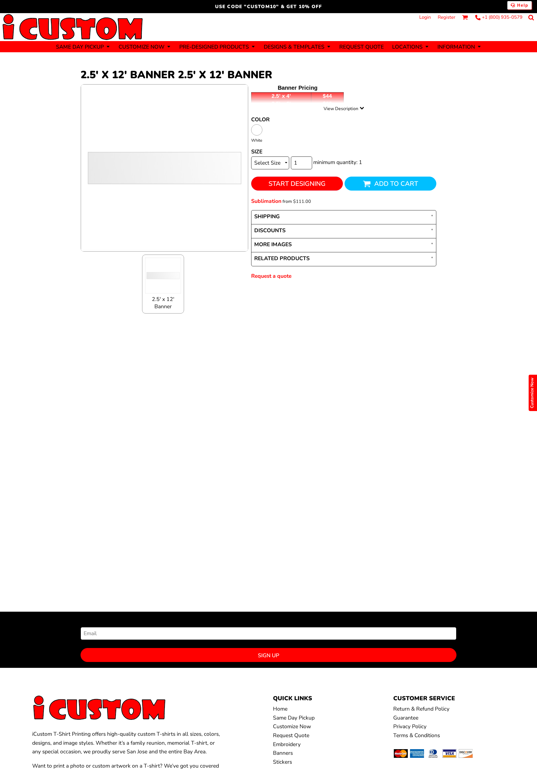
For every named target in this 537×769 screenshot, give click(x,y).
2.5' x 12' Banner (163, 303)
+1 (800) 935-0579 (502, 17)
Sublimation (266, 201)
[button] (83, 46)
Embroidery (287, 744)
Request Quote (291, 735)
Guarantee (405, 717)
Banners (283, 753)
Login (425, 17)
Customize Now (292, 726)
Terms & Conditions (416, 735)
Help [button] (521, 5)
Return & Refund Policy (421, 709)
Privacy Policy (410, 726)
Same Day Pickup (294, 717)
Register (446, 17)
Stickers (282, 762)
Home (280, 709)
